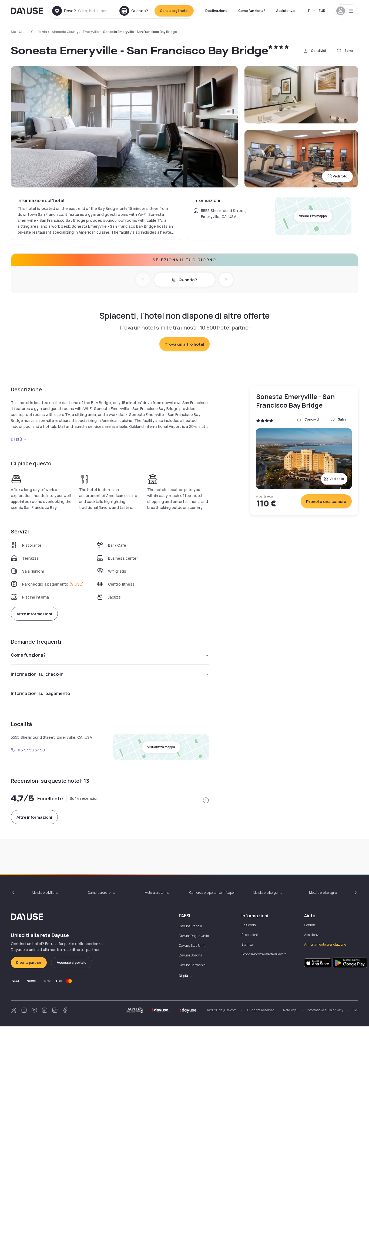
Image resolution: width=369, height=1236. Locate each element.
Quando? (188, 280)
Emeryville (91, 31)
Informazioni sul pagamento (40, 693)
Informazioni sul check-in (37, 674)
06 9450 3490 (31, 750)
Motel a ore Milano (45, 892)
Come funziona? (251, 10)
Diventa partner (28, 962)
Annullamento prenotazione (325, 944)
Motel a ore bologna (323, 892)
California (39, 31)
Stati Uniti (18, 31)
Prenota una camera (326, 501)
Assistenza (285, 10)
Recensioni (249, 934)
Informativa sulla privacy (325, 1010)
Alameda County (65, 31)
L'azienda (248, 925)
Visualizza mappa (313, 216)
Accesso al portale (71, 962)
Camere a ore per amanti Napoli (212, 892)
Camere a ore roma (101, 892)
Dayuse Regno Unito (194, 935)
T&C (355, 1010)
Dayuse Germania (192, 965)
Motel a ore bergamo (267, 892)
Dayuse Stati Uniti (192, 945)
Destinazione (216, 10)
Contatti (310, 925)
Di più (16, 439)
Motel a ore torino (157, 892)
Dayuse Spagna (190, 955)
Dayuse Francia (190, 926)
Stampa (247, 944)
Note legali (290, 1010)
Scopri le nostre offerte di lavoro (263, 954)
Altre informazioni (34, 614)
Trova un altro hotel (184, 344)
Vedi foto (340, 176)
